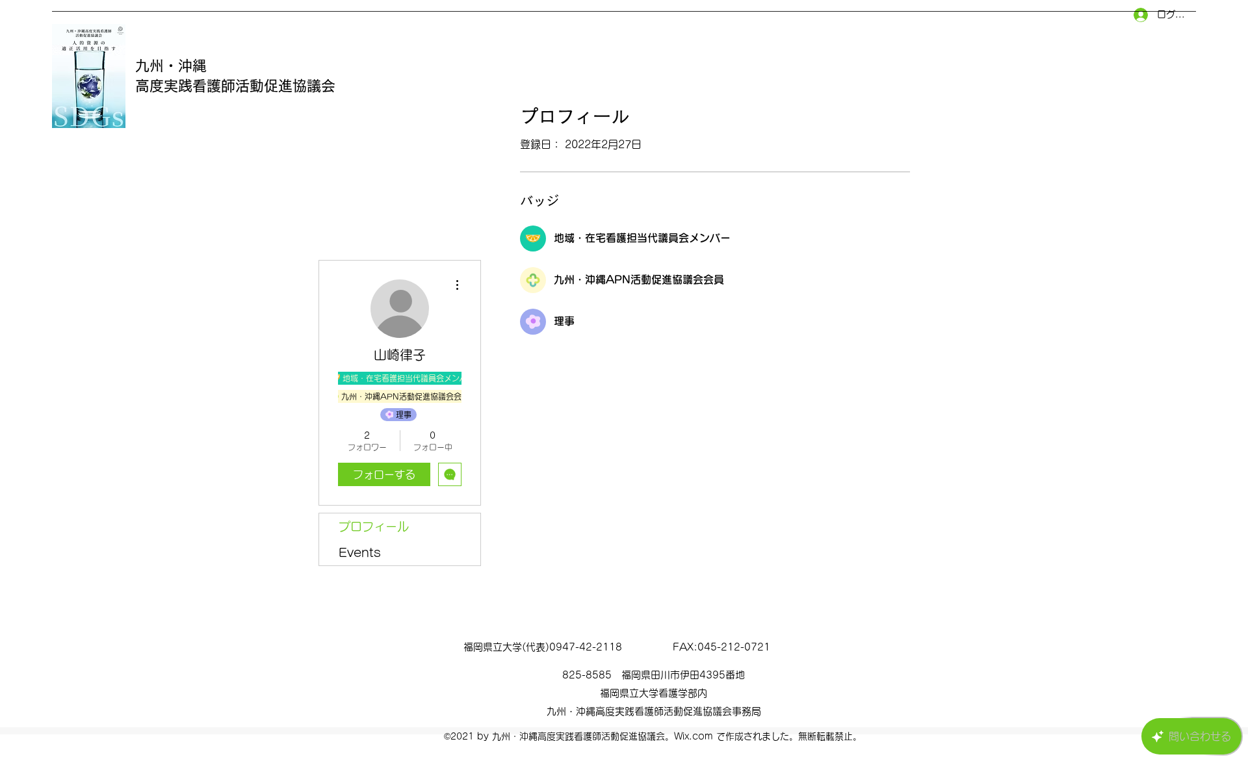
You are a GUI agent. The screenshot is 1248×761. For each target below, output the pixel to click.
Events (360, 552)
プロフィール (374, 526)
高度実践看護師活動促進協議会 (242, 86)
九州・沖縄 (171, 65)
